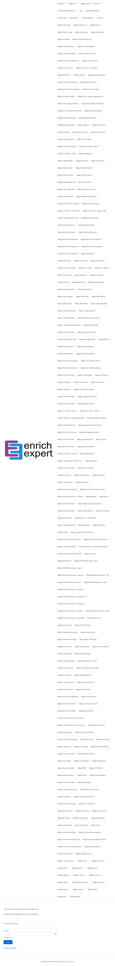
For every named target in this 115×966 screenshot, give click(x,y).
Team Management (88, 18)
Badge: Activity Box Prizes (87, 54)
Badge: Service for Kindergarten (68, 697)
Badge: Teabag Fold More (87, 311)
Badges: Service (78, 889)
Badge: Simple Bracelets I (96, 282)
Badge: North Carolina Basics (67, 711)
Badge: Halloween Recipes (66, 661)
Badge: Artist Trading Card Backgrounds (90, 96)
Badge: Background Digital (93, 111)
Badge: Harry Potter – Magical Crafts (94, 211)
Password (6, 931)
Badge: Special (86, 4)
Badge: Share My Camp (82, 647)
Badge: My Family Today (80, 818)
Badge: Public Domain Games (67, 432)
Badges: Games (62, 868)
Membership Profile (92, 11)
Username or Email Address (11, 923)
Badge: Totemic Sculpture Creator (89, 318)
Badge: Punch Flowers (65, 275)
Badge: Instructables (64, 761)
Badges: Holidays (78, 875)
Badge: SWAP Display (98, 296)
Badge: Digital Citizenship (66, 447)
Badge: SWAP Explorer (65, 304)
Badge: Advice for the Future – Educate (70, 497)
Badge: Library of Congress (66, 768)
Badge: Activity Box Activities (82, 39)
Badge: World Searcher (86, 711)
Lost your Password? (10, 948)
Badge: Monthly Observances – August (70, 568)
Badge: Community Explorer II (88, 704)
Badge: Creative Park (64, 747)
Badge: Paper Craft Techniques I (68, 239)
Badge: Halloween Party (65, 68)
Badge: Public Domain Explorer (67, 739)
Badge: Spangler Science (84, 854)
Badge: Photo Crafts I (64, 261)
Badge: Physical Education (66, 511)
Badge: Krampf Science (65, 854)
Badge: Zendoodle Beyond (85, 346)
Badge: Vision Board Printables (67, 82)
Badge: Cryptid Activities (85, 439)
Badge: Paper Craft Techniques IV (92, 246)
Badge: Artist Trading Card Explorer (93, 104)
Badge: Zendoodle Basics (66, 346)
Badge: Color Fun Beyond (66, 139)
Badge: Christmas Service (66, 682)
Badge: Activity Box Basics (66, 46)
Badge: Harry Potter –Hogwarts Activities (71, 418)
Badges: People (63, 882)
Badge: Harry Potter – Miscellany (86, 68)
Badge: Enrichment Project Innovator (69, 847)
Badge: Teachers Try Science (89, 789)
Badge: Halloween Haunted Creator (69, 539)
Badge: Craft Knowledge (65, 161)
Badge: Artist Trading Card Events (68, 61)
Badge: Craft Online (82, 161)
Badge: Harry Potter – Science (67, 454)
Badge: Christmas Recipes (100, 647)
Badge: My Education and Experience (89, 504)
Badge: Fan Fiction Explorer (66, 468)
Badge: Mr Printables (95, 768)
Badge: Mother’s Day (94, 618)
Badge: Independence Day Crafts (68, 218)
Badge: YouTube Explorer (87, 804)
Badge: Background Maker (66, 125)
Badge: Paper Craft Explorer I (67, 232)
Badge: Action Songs (64, 25)
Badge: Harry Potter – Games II (90, 411)
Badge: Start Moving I (98, 818)
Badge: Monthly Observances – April (85, 561)
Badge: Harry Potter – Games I (67, 411)
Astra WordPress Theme (67, 961)
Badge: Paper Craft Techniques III (68, 246)
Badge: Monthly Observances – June (69, 582)
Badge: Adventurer (91, 461)
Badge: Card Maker (64, 132)
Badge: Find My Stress (99, 811)
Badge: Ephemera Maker (84, 175)
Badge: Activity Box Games (66, 375)
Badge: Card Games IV (98, 382)
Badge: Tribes (95, 825)
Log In (81, 11)
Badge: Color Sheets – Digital (88, 146)
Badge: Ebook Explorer (65, 732)
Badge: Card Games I (101, 375)
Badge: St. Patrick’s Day (82, 625)
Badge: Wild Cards (104, 339)
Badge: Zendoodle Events (88, 82)
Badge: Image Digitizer (87, 454)
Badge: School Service (83, 689)
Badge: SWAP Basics (82, 296)
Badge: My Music (95, 25)
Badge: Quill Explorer (97, 275)
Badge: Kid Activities (98, 761)
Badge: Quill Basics (81, 275)
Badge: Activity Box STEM (66, 439)
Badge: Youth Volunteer (88, 697)
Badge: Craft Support (98, 161)
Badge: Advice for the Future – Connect (92, 489)
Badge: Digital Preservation (86, 447)
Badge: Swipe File (79, 75)
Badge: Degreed (91, 497)
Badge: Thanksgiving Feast (82, 675)
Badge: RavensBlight (84, 782)
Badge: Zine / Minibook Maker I (91, 361)
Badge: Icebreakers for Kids (66, 425)
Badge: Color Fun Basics (98, 132)
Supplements (74, 18)
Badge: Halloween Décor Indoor (86, 196)
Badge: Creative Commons (96, 725)
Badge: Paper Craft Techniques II (91, 239)
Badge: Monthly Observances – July (98, 575)
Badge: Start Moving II (65, 825)
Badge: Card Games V (64, 389)
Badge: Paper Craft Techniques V (68, 254)
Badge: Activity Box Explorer (67, 54)
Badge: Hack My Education (66, 504)
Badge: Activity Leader (85, 375)
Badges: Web (62, 897)
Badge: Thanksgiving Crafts (66, 318)
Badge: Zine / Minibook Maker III (91, 368)
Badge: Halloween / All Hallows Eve (82, 532)
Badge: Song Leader (81, 32)
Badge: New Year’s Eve (65, 625)
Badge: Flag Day (63, 532)
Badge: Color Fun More (84, 139)
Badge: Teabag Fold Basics (99, 304)
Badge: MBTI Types (64, 818)
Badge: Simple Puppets (65, 296)
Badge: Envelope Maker (65, 168)
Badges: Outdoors (95, 875)
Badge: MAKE (82, 768)
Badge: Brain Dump (86, 739)
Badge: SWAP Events (64, 75)
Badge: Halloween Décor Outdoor (68, 204)
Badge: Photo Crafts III (98, 261)
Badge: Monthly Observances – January (70, 611)
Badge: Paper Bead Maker (86, 225)
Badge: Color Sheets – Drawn (67, 154)
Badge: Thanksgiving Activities (89, 432)
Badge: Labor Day (90, 554)
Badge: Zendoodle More (65, 354)
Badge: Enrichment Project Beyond (69, 839)
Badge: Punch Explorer (102, 268)
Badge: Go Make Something (99, 747)
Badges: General (77, 868)
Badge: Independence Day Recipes (88, 668)
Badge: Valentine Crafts (90, 325)
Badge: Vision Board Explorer (86, 332)
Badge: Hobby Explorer (65, 482)
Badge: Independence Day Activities (89, 425)
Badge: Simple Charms (85, 289)
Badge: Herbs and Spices (65, 668)
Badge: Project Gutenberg (66, 782)
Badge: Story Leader (97, 32)
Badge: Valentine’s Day (88, 632)
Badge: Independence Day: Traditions (70, 554)
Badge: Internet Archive (81, 761)
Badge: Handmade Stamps (90, 204)
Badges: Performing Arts (80, 882)
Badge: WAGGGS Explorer (92, 847)
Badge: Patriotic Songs (65, 32)
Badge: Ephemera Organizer (66, 182)
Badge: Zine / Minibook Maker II (68, 368)
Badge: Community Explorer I (67, 704)
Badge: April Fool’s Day (65, 518)
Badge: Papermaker (87, 254)
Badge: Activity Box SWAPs (66, 96)
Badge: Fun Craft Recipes (83, 654)
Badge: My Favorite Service (85, 682)
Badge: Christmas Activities (66, 396)
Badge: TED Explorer (64, 797)
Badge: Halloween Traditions (67, 547)
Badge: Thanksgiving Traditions (68, 632)
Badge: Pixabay (82, 775)
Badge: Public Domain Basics (84, 732)
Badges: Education (98, 861)
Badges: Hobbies (63, 875)
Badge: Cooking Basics (65, 654)
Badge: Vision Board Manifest (67, 339)
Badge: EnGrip (103, 497)
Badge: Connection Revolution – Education (71, 725)
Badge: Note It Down (102, 739)
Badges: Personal (98, 882)
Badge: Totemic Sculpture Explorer (69, 325)
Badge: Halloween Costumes (86, 189)
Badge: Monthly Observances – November (71, 618)
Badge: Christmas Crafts (80, 132)
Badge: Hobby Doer (98, 475)
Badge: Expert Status (82, 811)
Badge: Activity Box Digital (85, 46)
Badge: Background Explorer (67, 118)
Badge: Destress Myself (65, 811)
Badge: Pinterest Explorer (66, 775)
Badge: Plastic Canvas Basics (67, 268)
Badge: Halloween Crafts (65, 196)
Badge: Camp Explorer (65, 647)
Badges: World (75, 897)
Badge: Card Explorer (99, 125)
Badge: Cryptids (101, 439)
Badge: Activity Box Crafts (91, 89)
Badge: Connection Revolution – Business (71, 718)
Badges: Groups (92, 868)
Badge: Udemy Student (85, 511)
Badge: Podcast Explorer (98, 775)
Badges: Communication (65, 861)
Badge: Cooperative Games (66, 404)
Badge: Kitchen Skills (64, 675)
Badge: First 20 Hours (102, 511)
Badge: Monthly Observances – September (71, 597)
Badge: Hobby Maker (82, 482)
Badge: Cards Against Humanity (84, 389)
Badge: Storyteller (64, 39)
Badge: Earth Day (84, 525)
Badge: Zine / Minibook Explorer (68, 361)
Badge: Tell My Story (81, 825)
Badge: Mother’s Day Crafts (89, 218)
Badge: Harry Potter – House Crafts (69, 211)
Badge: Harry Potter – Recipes (87, 661)
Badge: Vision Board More (87, 339)
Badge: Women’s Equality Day (67, 639)
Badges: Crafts (82, 861)
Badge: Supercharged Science (67, 789)
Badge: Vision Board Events (96, 75)
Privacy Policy (62, 18)
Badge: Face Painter (85, 182)
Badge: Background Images (87, 118)
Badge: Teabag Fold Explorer (67, 311)
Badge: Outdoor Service (65, 689)
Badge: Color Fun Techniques (67, 146)
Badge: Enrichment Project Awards (90, 832)
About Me (61, 4)
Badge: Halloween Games (86, 404)
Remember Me (9, 938)
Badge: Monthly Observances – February (70, 575)
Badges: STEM (92, 889)
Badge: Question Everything (66, 832)
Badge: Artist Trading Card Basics (68, 104)
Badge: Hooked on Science (66, 754)
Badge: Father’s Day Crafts (66, 189)
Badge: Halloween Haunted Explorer (95, 539)
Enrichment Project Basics (66, 11)
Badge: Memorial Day (64, 561)
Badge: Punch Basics (85, 268)
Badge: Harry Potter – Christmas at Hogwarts (93, 547)
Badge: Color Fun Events (90, 61)
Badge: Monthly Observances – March (98, 611)
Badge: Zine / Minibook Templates (69, 89)
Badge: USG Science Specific (67, 804)
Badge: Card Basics (83, 125)
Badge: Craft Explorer (85, 154)
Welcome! (100, 18)
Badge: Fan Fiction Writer (86, 468)
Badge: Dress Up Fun (80, 25)
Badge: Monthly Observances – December (71, 604)
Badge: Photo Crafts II (81, 261)
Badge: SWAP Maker (81, 304)
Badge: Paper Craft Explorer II (88, 232)
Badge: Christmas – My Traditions (85, 518)
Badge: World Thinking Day (88, 639)
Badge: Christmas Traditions (66, 525)
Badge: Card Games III (81, 382)
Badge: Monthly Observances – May (95, 582)
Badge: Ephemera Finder (65, 175)
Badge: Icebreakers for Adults (96, 418)
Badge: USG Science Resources (84, 797)
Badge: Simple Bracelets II (66, 289)
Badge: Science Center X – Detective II (70, 461)
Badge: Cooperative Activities (87, 396)
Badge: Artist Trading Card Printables (69, 111)
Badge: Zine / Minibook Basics (85, 354)
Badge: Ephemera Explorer (84, 168)
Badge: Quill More (63, 282)
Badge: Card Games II (64, 382)
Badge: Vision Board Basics (66, 332)
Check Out (97, 4)
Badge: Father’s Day (98, 525)
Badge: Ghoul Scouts (64, 475)
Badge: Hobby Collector (81, 475)
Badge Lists (72, 4)
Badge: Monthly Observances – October (70, 589)
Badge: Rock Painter (78, 282)
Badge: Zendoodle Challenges (67, 489)
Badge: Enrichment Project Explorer (94, 839)
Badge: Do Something (81, 747)
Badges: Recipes (63, 889)
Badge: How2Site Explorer (86, 754)
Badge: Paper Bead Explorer (66, 225)
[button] (65, 3)
